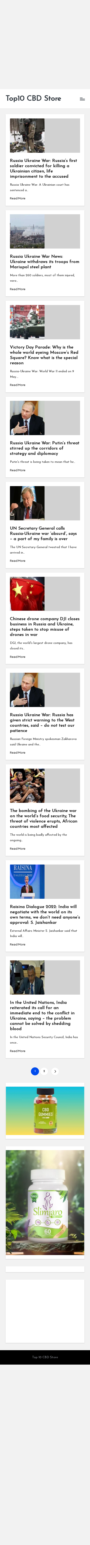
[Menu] (82, 99)
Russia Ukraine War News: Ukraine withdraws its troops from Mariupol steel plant (44, 261)
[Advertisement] (45, 44)
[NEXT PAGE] (55, 1071)
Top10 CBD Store (33, 98)
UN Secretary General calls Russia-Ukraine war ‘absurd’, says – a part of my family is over (43, 533)
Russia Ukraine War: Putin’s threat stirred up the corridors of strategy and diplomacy (44, 448)
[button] (55, 1071)
